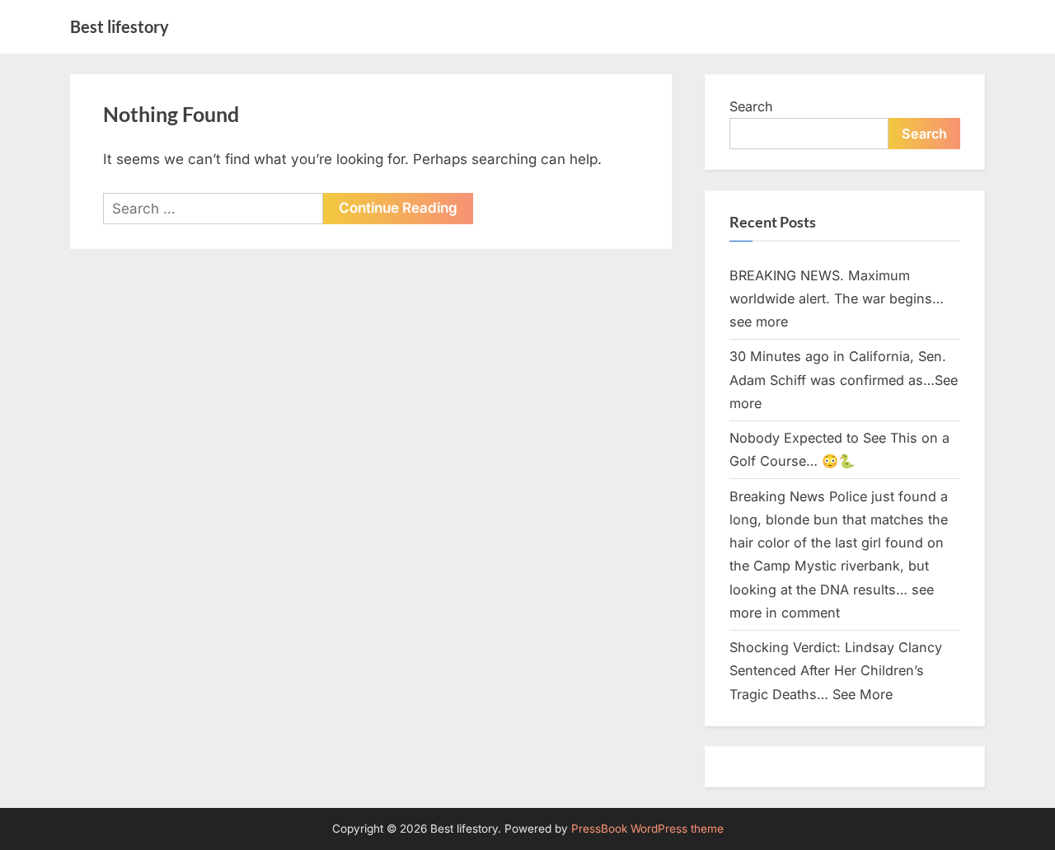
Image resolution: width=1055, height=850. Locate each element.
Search (751, 106)
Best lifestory (119, 26)
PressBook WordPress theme (647, 828)
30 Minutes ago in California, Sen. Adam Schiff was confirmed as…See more (843, 379)
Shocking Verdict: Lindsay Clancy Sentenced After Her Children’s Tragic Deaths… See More (835, 670)
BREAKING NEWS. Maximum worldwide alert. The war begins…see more (836, 299)
